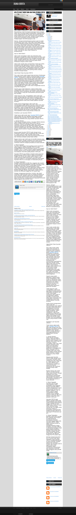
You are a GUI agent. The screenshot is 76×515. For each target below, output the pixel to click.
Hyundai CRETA (35, 115)
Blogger (57, 22)
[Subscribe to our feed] (23, 182)
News (18, 9)
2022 (48, 35)
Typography (23, 508)
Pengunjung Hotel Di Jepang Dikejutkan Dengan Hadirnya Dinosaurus (24, 234)
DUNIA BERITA (19, 4)
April (48, 127)
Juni (48, 125)
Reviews (22, 9)
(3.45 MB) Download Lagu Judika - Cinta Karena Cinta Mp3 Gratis (23, 221)
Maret (49, 128)
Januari (49, 130)
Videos (27, 9)
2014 (48, 136)
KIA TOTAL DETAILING (51, 103)
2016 (48, 135)
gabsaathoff (51, 491)
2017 (48, 134)
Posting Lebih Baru (17, 206)
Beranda (14, 0)
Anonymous (51, 496)
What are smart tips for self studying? (53, 58)
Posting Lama (43, 206)
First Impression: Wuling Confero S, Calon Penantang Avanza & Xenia (24, 209)
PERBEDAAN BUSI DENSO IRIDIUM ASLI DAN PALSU (22, 218)
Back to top (59, 508)
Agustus (49, 39)
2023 (48, 34)
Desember (49, 36)
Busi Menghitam (16, 231)
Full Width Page (18, 508)
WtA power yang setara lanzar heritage (53, 111)
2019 (48, 132)
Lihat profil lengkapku (54, 16)
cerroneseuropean (52, 486)
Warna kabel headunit (17, 237)
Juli (48, 124)
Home (14, 9)
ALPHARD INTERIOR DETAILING (52, 92)
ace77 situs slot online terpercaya (52, 107)
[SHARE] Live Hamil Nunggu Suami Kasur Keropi (55, 120)
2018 (48, 133)
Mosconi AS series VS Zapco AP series (53, 98)
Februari (49, 129)
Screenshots (33, 9)
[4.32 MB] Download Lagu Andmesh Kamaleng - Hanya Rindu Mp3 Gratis (24, 215)
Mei (48, 126)
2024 (48, 33)
